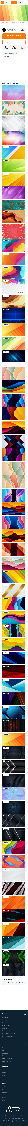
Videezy (4, 1022)
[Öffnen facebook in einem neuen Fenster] (6, 1110)
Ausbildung (5, 1027)
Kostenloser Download (14, 36)
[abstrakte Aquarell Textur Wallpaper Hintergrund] (13, 92)
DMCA (3, 1050)
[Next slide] (22, 982)
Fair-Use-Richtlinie (13, 1120)
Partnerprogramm (6, 1052)
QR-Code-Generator (7, 1038)
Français (4, 1097)
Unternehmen (5, 1025)
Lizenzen (4, 1047)
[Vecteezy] (2, 2)
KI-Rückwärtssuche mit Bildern (10, 1033)
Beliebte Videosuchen (7, 1060)
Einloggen (21, 2)
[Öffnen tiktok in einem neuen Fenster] (15, 1110)
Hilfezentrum (5, 1069)
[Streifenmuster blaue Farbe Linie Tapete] (13, 355)
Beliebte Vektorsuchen (8, 1055)
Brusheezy (5, 1017)
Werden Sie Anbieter (7, 1077)
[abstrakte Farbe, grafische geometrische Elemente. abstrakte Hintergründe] (13, 258)
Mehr (3, 1099)
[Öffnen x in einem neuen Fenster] (18, 1110)
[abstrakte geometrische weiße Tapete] (13, 122)
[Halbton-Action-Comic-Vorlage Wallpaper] (13, 230)
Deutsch (4, 1094)
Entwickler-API (6, 1030)
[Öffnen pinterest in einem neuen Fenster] (13, 1110)
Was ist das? (14, 53)
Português (5, 1091)
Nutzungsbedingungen (8, 1119)
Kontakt (4, 1072)
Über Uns (4, 1074)
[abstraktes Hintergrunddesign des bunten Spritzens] (13, 286)
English (4, 1086)
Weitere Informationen (9, 56)
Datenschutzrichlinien (19, 1119)
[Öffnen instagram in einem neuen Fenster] (8, 1110)
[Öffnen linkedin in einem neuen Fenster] (11, 1110)
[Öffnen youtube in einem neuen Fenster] (20, 1110)
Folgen (22, 30)
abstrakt (10, 982)
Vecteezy (4, 1019)
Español (4, 1089)
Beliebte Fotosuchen (7, 1058)
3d (4, 982)
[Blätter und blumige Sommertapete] (13, 107)
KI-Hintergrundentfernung (9, 1035)
